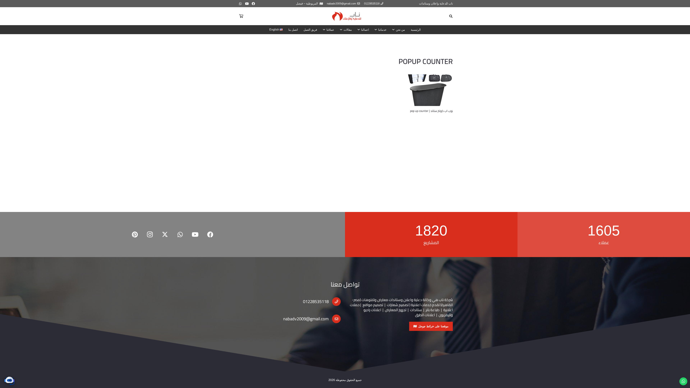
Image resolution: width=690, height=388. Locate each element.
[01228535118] (335, 301)
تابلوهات (368, 299)
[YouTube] (247, 3)
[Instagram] (149, 234)
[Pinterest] (134, 234)
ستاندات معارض (389, 299)
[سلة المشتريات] (241, 16)
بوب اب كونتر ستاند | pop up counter (431, 111)
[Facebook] (253, 3)
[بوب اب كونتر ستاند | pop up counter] (429, 90)
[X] (164, 234)
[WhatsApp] (240, 3)
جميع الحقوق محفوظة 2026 (345, 380)
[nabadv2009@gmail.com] (335, 319)
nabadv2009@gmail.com (306, 319)
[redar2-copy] (346, 16)
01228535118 (316, 301)
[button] (450, 16)
